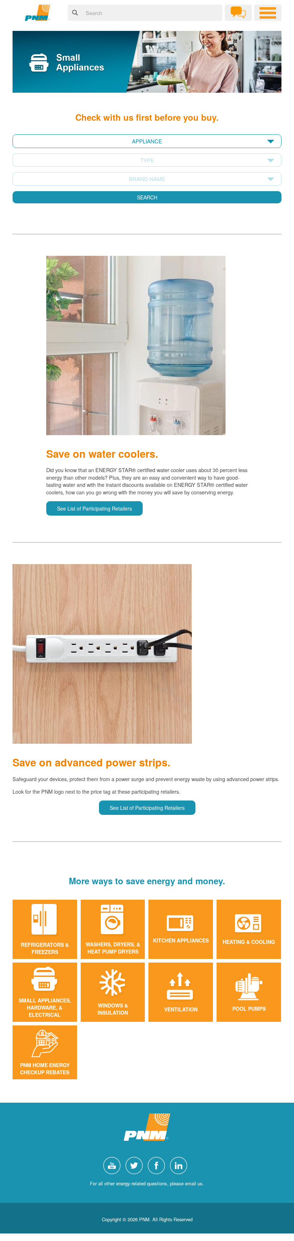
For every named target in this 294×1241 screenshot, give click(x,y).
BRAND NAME (147, 179)
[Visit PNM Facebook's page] (158, 1164)
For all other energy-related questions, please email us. (147, 1183)
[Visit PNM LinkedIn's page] (180, 1164)
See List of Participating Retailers (94, 508)
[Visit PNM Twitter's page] (135, 1164)
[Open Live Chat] (238, 13)
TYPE (147, 160)
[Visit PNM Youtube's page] (113, 1164)
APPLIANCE (147, 141)
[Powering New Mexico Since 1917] (38, 13)
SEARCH (147, 197)
